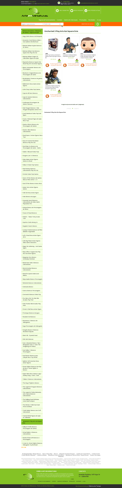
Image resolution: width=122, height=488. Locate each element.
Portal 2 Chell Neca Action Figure (32, 309)
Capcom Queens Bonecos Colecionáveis (30, 97)
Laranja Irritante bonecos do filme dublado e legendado (32, 230)
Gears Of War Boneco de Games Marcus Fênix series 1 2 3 (32, 178)
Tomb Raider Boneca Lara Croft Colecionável (32, 411)
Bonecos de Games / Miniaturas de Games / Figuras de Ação (32, 31)
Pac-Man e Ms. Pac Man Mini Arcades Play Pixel (31, 299)
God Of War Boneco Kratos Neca (32, 183)
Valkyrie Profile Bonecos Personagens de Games (30, 427)
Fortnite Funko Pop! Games (30, 174)
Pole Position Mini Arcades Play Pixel (32, 304)
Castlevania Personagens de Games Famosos (31, 103)
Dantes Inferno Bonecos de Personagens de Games (31, 125)
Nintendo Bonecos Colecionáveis (32, 283)
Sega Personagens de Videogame (32, 326)
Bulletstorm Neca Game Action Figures (31, 84)
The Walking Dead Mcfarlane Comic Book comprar (31, 400)
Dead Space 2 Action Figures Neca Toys (32, 136)
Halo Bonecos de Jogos (29, 196)
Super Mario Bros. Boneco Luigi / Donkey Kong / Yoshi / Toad (32, 374)
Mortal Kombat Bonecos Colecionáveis (30, 269)
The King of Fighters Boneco (31, 383)
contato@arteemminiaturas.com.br (89, 3)
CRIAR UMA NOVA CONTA (43, 3)
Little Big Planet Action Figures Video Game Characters (31, 241)
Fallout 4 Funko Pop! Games (31, 165)
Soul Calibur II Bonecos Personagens (29, 351)
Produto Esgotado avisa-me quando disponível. (56, 64)
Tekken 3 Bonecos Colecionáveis (32, 379)
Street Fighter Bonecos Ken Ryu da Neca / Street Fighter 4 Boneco (32, 368)
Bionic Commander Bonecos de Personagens (32, 68)
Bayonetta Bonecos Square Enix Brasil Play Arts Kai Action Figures (32, 62)
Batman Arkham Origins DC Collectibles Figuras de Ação (31, 57)
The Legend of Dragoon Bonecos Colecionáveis (32, 387)
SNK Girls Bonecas (28, 339)
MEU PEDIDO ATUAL (94, 10)
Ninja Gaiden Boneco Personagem (32, 279)
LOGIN (33, 3)
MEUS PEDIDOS (78, 10)
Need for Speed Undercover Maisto (31, 274)
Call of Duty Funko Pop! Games (31, 89)
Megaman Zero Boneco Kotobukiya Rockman (29, 258)
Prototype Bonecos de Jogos (31, 313)
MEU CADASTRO (64, 10)
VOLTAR (23, 447)
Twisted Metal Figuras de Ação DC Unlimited (32, 416)
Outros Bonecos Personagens (31, 290)
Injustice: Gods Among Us (30, 222)
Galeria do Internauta (70, 20)
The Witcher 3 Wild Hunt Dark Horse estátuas (31, 405)
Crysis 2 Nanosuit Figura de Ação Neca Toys (32, 119)
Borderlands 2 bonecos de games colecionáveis (32, 79)
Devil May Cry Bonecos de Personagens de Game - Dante (32, 147)
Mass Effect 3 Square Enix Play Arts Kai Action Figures (31, 252)
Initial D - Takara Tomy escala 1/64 (31, 217)
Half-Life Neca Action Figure (31, 192)
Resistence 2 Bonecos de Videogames (30, 321)
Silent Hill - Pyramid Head (30, 335)
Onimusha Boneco (28, 287)
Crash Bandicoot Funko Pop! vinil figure (32, 114)
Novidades (91, 20)
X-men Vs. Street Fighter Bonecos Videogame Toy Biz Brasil (32, 444)
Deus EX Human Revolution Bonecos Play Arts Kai (30, 141)
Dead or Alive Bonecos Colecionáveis (29, 130)
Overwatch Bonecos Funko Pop (32, 294)
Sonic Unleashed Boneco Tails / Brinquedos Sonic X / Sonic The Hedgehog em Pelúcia (32, 344)
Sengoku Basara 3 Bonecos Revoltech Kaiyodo (30, 330)
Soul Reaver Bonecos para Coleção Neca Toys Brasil (30, 356)
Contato (59, 20)
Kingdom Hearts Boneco (30, 226)
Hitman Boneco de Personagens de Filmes (32, 208)
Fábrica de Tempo (95, 486)
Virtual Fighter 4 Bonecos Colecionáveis (30, 433)
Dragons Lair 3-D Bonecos (30, 155)
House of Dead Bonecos (30, 213)
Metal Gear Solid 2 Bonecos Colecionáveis (31, 263)
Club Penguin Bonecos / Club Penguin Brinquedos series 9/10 (32, 108)
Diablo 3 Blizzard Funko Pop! (31, 152)
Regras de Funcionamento (47, 20)
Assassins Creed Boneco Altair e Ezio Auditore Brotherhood (32, 41)
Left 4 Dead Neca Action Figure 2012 (32, 236)
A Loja (99, 20)
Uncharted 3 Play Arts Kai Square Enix (32, 422)
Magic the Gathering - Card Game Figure (32, 247)
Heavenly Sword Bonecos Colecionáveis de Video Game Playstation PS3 (31, 201)
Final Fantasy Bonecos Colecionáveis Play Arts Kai (30, 169)
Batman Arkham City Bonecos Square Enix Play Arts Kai (31, 51)
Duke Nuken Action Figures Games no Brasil (30, 160)
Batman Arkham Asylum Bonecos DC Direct (32, 46)
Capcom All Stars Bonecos (30, 93)
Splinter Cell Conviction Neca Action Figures (31, 362)
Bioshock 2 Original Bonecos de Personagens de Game (32, 73)
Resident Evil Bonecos (29, 317)
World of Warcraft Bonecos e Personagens (31, 438)
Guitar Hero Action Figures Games (30, 188)
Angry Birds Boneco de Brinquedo (32, 36)
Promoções (82, 20)
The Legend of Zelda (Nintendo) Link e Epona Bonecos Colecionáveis (32, 393)
